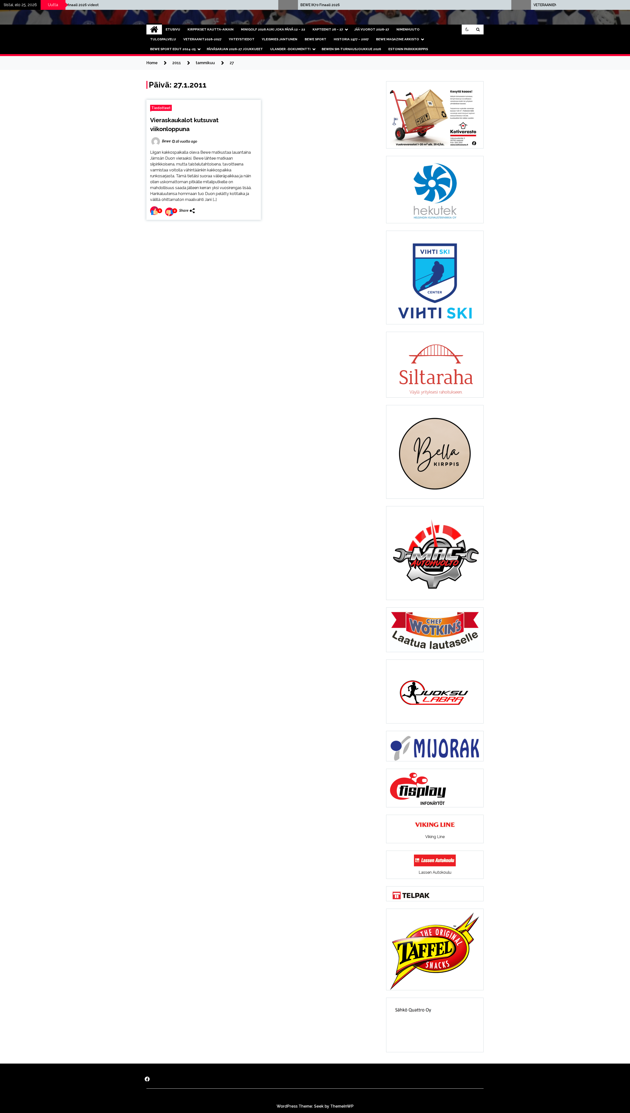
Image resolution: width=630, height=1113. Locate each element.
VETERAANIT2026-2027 (202, 39)
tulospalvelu (163, 39)
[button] (467, 29)
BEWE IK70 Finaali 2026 (196, 5)
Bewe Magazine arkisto (397, 39)
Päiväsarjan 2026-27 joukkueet (235, 49)
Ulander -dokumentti (290, 49)
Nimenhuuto (408, 29)
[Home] (154, 29)
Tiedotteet (161, 108)
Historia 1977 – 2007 (351, 39)
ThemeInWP (342, 1106)
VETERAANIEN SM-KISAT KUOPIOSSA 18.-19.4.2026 (451, 5)
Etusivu (173, 29)
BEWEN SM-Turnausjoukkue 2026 (351, 49)
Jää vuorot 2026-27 (371, 29)
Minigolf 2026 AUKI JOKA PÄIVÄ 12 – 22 (273, 29)
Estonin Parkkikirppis (408, 49)
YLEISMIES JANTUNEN (279, 39)
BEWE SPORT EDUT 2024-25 (173, 49)
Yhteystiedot (241, 39)
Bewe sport (315, 39)
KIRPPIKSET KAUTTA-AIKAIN (211, 29)
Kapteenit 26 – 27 (328, 29)
